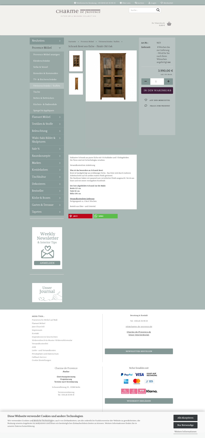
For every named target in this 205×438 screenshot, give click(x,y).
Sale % (36, 148)
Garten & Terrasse (42, 204)
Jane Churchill (38, 327)
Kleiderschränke (41, 61)
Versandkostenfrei (40, 344)
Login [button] (153, 3)
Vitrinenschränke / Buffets (46, 85)
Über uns (126, 3)
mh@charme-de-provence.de (139, 326)
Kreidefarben (40, 169)
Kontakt (35, 333)
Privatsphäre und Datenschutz (45, 354)
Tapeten (37, 211)
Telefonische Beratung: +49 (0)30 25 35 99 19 (95, 3)
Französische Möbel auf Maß (44, 320)
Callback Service (39, 357)
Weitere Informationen (185, 431)
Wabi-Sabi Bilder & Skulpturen (44, 140)
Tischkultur (39, 176)
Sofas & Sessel (40, 67)
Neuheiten (38, 40)
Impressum (37, 330)
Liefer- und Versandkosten (44, 350)
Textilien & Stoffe (42, 123)
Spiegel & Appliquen (43, 110)
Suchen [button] (140, 3)
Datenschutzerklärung (25, 426)
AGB (34, 347)
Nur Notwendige (185, 425)
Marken (36, 162)
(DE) (168, 62)
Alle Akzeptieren (185, 418)
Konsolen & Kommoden (45, 73)
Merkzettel (168, 3)
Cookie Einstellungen (41, 360)
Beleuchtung (39, 130)
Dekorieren (38, 183)
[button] (145, 81)
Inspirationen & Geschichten (45, 337)
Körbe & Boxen (41, 197)
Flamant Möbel (41, 117)
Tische (36, 92)
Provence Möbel (42, 47)
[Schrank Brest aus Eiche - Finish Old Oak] (111, 76)
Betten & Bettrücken (43, 98)
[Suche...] (158, 10)
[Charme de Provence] (78, 12)
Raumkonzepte (41, 155)
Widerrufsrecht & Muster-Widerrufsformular (52, 340)
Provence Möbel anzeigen (46, 54)
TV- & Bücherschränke (45, 79)
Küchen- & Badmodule (45, 104)
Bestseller (38, 190)
